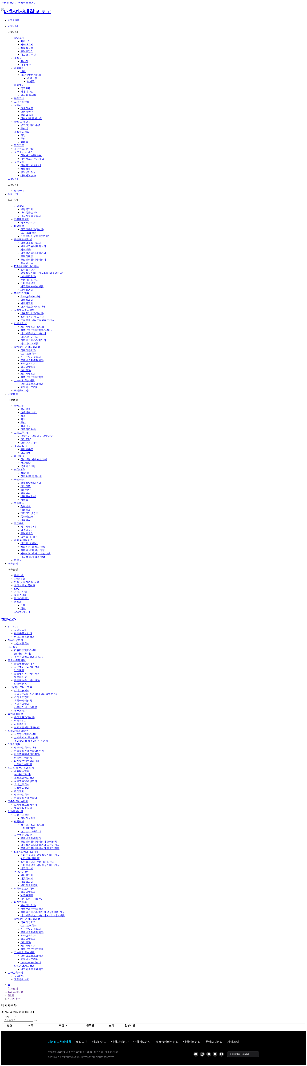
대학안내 (13, 26)
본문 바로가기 (9, 2)
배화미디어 (14, 20)
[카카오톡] (208, 1054)
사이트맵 (233, 1041)
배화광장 (13, 563)
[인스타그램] (202, 1054)
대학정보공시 (142, 1041)
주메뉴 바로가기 (27, 2)
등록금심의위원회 (166, 1041)
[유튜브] (195, 1054)
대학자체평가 (120, 1041)
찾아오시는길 (214, 1041)
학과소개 (13, 194)
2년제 (11, 995)
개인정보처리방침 (59, 1041)
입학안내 (13, 178)
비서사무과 (14, 998)
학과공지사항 (15, 992)
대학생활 (13, 394)
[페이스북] (221, 1054)
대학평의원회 (192, 1041)
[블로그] (215, 1054)
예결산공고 (99, 1041)
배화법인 (81, 1041)
